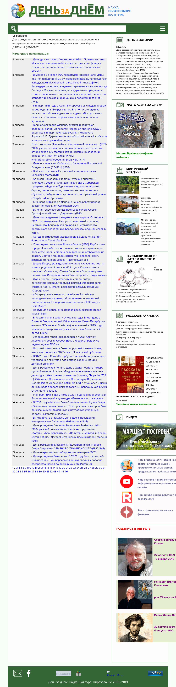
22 (70, 468)
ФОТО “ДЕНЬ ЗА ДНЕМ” (144, 104)
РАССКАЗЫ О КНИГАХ (142, 315)
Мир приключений (125, 341)
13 (41, 468)
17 (54, 468)
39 (40, 471)
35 (25, 471)
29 (96, 468)
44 (58, 471)
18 (57, 468)
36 (29, 471)
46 (66, 471)
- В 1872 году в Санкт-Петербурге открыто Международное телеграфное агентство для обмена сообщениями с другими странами (68, 360)
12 (38, 468)
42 (51, 471)
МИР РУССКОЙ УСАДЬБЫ (137, 170)
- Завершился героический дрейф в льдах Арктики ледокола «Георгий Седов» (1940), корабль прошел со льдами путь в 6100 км (65, 340)
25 (81, 468)
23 (74, 468)
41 (47, 471)
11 (36, 468)
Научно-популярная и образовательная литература (135, 345)
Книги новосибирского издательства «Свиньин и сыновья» (139, 333)
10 (33, 468)
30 (100, 468)
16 (51, 468)
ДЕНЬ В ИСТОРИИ (139, 39)
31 (104, 468)
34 (21, 471)
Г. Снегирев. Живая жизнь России (133, 296)
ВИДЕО (131, 417)
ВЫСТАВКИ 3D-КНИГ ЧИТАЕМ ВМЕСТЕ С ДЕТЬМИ (142, 259)
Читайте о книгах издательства (136, 404)
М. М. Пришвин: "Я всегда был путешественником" (130, 300)
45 (62, 471)
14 (44, 468)
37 (32, 471)
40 (44, 471)
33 (17, 471)
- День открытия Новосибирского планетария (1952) (63, 452)
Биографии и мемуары (127, 322)
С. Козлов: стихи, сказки (128, 293)
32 (13, 471)
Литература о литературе (128, 338)
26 (85, 468)
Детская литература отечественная (133, 328)
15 (48, 468)
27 (89, 468)
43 (54, 471)
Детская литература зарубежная (132, 325)
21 (67, 468)
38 (36, 471)
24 (78, 468)
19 (60, 468)
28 (93, 468)
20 (63, 468)
